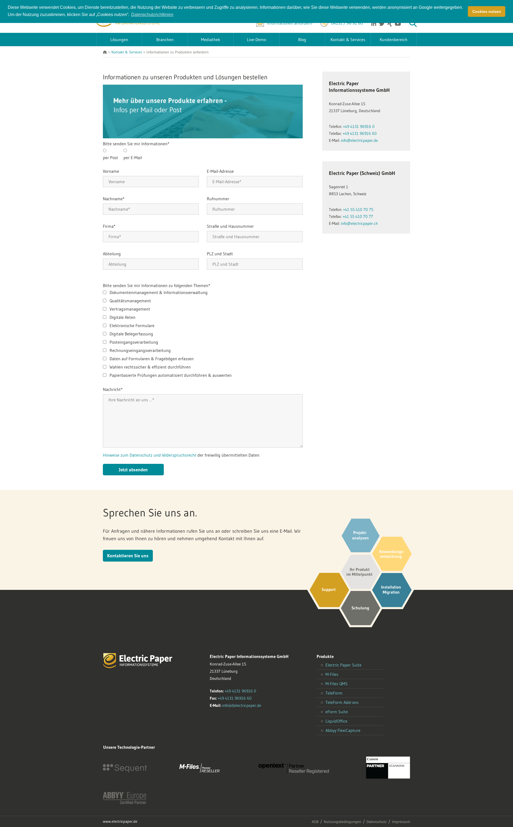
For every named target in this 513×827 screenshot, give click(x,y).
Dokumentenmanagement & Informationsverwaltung (159, 292)
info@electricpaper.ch (359, 223)
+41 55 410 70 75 (358, 209)
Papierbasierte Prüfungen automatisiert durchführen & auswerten (171, 375)
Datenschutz (377, 821)
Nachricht (113, 389)
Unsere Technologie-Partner (129, 747)
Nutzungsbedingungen (342, 821)
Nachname (114, 198)
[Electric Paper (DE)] (105, 52)
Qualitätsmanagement (130, 300)
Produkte (325, 656)
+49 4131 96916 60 (360, 133)
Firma (109, 226)
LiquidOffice (336, 721)
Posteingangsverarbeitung (134, 342)
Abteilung (112, 253)
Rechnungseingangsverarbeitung (140, 350)
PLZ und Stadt (220, 253)
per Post (110, 157)
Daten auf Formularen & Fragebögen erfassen (152, 358)
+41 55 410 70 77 (358, 216)
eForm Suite (336, 711)
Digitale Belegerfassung (131, 333)
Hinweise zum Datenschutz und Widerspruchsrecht (150, 455)
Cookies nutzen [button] (486, 11)
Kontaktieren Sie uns (128, 555)
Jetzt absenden (133, 469)
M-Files (331, 674)
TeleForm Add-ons (342, 702)
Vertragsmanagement (130, 309)
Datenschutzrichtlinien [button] (152, 14)
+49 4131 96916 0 (359, 126)
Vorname (111, 171)
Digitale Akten (122, 317)
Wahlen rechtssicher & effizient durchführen (150, 367)
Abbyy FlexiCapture (342, 730)
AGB (315, 821)
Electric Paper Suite (343, 665)
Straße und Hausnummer (230, 226)
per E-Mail (132, 157)
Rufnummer (218, 198)
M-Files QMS (336, 683)
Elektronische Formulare (132, 325)
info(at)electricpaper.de (241, 705)
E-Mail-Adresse (220, 171)
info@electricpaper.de (359, 140)
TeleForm (334, 693)
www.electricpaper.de (120, 821)
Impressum (401, 821)
